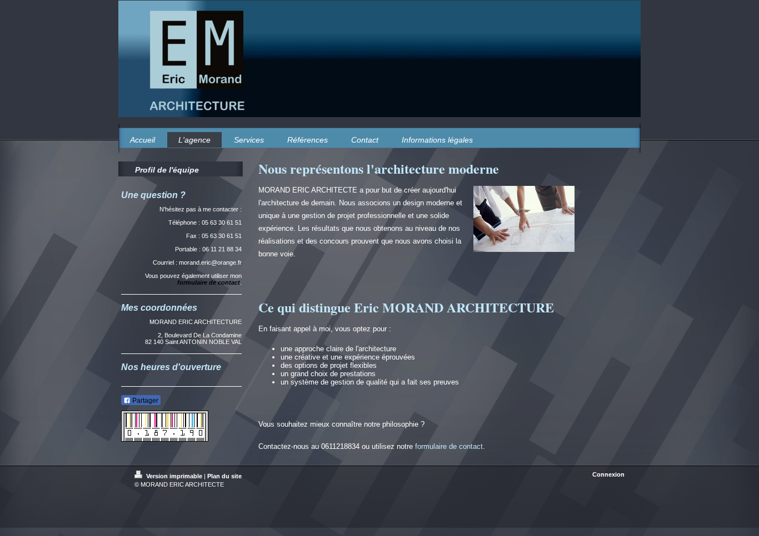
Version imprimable (174, 476)
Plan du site (224, 476)
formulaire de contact (449, 446)
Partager (144, 400)
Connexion (608, 474)
